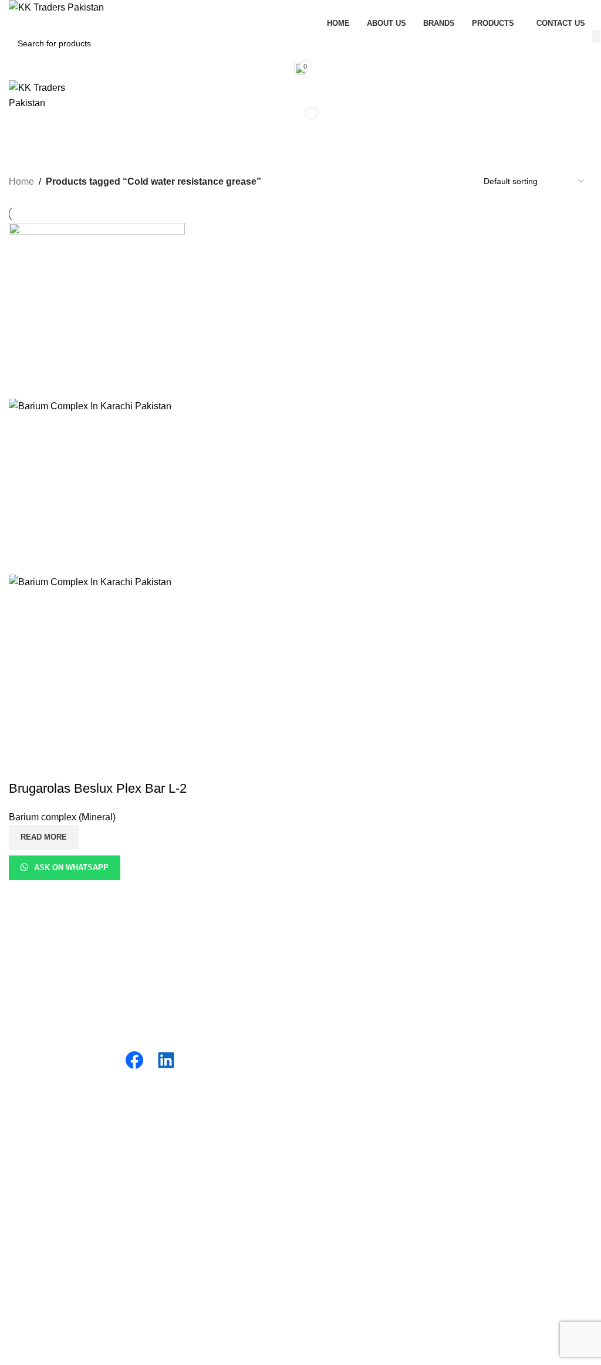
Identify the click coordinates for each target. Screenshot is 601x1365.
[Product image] (97, 582)
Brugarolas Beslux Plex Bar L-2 (98, 788)
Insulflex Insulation (47, 1125)
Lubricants (331, 941)
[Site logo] (56, 7)
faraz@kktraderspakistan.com (371, 1241)
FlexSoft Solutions (350, 1358)
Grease (324, 985)
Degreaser (331, 1007)
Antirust (325, 1029)
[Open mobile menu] (300, 145)
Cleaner (326, 1050)
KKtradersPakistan (124, 1358)
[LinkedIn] (166, 1060)
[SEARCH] (596, 36)
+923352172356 (343, 1139)
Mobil (20, 1169)
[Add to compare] (23, 765)
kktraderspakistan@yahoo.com (373, 1254)
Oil (315, 963)
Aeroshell (29, 1191)
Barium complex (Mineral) (62, 817)
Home (21, 181)
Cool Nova (31, 1148)
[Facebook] (134, 1060)
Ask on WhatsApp (71, 867)
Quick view (55, 765)
